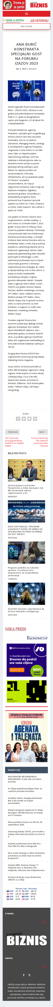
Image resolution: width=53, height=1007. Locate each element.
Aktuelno (33, 68)
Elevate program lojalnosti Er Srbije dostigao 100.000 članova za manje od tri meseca (25, 812)
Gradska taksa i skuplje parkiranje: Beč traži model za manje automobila (25, 800)
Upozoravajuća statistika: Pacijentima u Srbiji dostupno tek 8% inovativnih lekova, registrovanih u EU (25, 489)
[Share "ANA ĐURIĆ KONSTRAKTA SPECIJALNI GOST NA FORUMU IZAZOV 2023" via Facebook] (18, 419)
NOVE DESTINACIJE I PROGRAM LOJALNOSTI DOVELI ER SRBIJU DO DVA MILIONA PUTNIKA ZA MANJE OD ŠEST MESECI (25, 530)
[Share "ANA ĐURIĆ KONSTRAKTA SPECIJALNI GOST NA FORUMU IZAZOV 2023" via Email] (29, 419)
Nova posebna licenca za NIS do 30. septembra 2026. (25, 823)
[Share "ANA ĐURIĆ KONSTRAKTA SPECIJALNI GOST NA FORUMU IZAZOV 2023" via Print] (35, 419)
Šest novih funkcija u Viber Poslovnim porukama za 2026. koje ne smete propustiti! (26, 855)
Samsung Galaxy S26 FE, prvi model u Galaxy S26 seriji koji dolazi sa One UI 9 (26, 834)
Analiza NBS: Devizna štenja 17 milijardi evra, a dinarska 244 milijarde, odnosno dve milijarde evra (26, 867)
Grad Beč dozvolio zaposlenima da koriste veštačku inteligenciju (26, 610)
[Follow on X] (29, 975)
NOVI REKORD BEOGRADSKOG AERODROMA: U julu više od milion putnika (24, 779)
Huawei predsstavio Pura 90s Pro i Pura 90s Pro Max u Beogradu (24, 844)
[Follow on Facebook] (23, 975)
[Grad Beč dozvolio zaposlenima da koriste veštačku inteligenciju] (26, 594)
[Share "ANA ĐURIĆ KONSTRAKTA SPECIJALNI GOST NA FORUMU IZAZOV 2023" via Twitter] (24, 419)
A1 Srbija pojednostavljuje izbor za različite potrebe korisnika (25, 789)
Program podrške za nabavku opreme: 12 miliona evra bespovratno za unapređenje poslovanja (23, 571)
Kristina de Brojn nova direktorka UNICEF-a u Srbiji (24, 878)
